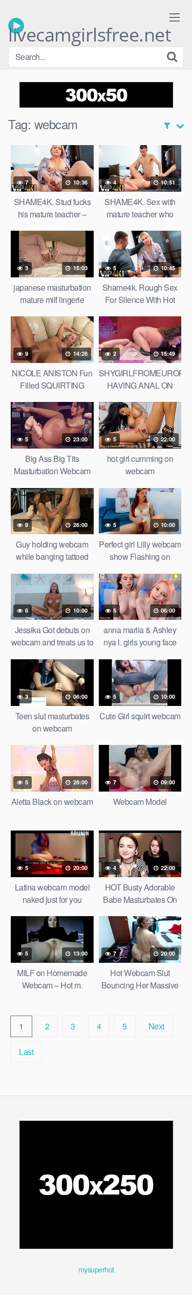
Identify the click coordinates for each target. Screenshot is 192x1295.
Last (26, 1052)
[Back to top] (174, 1272)
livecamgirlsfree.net (89, 28)
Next (156, 1026)
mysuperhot (96, 1269)
